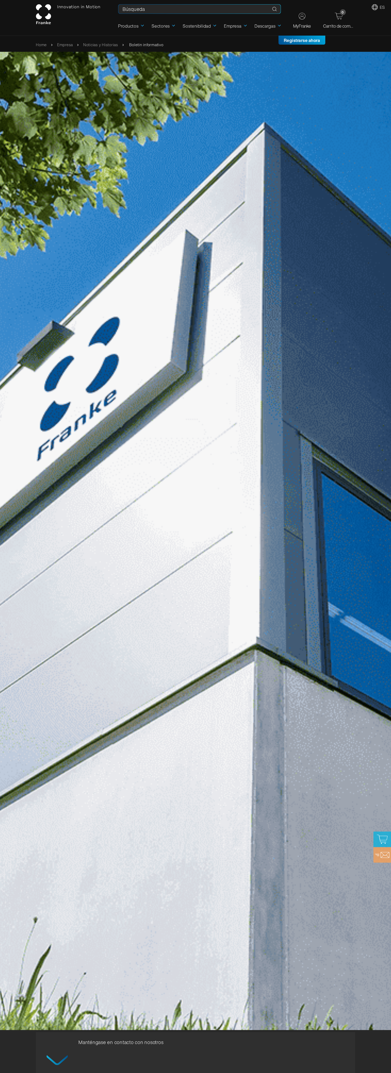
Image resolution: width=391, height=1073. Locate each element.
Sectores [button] (161, 26)
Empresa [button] (232, 26)
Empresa (65, 45)
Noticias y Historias (100, 45)
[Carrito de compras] (382, 839)
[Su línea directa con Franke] (382, 855)
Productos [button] (128, 26)
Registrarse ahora (302, 40)
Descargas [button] (265, 26)
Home (41, 45)
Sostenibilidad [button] (197, 26)
